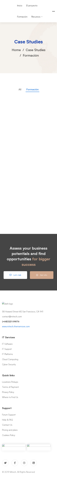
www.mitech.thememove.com (16, 326)
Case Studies (35, 50)
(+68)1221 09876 (10, 321)
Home (16, 50)
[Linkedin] (33, 463)
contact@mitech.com (12, 316)
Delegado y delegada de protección (28, 214)
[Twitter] (5, 463)
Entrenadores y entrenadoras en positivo (28, 193)
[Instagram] (24, 463)
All (20, 89)
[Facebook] (14, 463)
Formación (32, 89)
